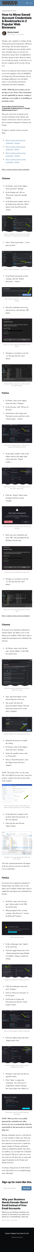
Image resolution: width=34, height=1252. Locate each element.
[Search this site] (27, 3)
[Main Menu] (31, 3)
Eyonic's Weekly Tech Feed (14, 1233)
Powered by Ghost (17, 1237)
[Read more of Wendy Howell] (4, 33)
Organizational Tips (9, 11)
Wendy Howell (13, 32)
